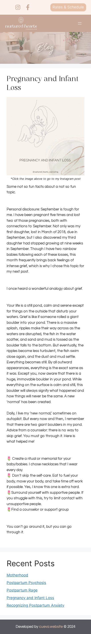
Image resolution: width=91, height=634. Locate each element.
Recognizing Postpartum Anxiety (35, 605)
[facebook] (28, 7)
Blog (45, 47)
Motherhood (17, 575)
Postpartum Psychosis (26, 582)
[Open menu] (79, 23)
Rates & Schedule (68, 7)
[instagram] (18, 7)
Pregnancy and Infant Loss (30, 598)
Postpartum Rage (22, 590)
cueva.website (51, 627)
